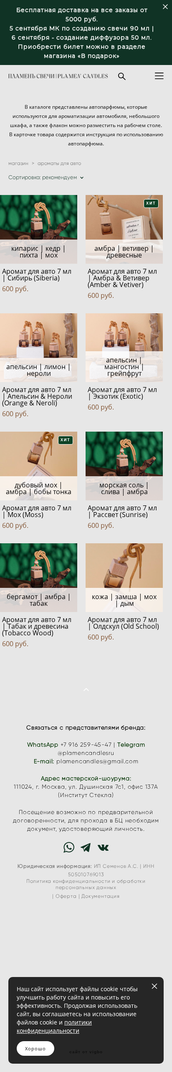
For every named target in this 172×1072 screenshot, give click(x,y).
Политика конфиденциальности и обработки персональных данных (86, 884)
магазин (18, 163)
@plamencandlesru (86, 753)
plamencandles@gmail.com (97, 761)
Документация (100, 896)
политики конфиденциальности (54, 1026)
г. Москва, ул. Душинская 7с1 (80, 786)
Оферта (66, 896)
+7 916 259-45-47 (86, 744)
